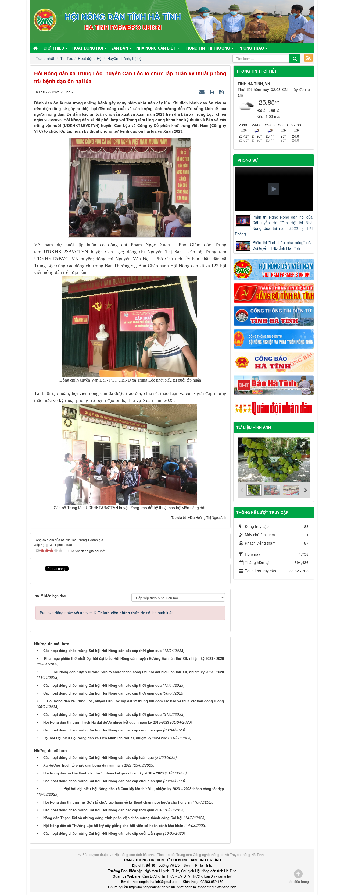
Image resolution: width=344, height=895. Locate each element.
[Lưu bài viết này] (222, 91)
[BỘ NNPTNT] (273, 338)
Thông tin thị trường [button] (207, 48)
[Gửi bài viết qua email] (202, 91)
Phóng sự (248, 160)
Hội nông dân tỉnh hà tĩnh (134, 854)
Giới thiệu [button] (54, 48)
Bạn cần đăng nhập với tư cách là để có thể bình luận (107, 612)
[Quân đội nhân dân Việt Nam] (273, 408)
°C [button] (277, 103)
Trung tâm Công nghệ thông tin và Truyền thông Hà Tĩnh (220, 854)
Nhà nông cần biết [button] (156, 48)
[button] (274, 189)
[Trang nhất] (36, 48)
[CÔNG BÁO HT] (273, 361)
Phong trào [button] (251, 48)
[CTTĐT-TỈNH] (273, 315)
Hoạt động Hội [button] (88, 48)
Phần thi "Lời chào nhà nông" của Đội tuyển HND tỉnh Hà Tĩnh (282, 245)
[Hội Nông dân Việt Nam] (273, 269)
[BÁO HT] (273, 384)
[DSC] (273, 292)
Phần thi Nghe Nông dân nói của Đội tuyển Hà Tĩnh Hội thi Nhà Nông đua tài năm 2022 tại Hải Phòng (274, 225)
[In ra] (213, 91)
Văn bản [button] (120, 48)
